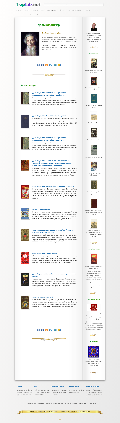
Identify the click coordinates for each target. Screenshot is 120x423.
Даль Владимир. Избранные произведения (49, 116)
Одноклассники (82, 403)
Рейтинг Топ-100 (74, 386)
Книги (27, 10)
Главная (19, 10)
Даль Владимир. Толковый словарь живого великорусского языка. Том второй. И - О (49, 94)
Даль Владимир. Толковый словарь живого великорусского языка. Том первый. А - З (49, 139)
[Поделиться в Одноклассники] (46, 65)
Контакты (93, 403)
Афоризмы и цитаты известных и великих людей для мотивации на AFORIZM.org (93, 362)
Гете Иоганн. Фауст (94, 123)
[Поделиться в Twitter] (50, 65)
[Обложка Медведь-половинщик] (26, 219)
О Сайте (87, 10)
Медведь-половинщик (41, 209)
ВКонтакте (67, 403)
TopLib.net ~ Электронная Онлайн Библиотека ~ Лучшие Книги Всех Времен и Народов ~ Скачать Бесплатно (62, 411)
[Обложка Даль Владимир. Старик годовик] (26, 263)
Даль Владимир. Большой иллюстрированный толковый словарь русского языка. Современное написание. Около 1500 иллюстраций (51, 163)
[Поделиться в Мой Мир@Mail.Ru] (59, 65)
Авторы (35, 10)
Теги (42, 10)
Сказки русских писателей (42, 297)
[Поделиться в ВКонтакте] (38, 65)
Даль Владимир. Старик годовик (45, 253)
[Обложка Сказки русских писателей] (26, 309)
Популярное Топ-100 (57, 386)
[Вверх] (60, 420)
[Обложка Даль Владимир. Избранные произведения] (26, 128)
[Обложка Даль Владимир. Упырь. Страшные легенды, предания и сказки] (26, 285)
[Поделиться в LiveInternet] (55, 65)
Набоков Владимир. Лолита (93, 140)
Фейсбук (74, 403)
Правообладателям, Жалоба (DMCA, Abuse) (37, 403)
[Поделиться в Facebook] (42, 65)
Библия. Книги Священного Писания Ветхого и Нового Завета (93, 212)
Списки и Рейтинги (74, 10)
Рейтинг (61, 10)
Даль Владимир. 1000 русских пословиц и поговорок (53, 186)
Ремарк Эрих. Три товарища (93, 157)
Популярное (51, 10)
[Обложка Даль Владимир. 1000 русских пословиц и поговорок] (26, 198)
